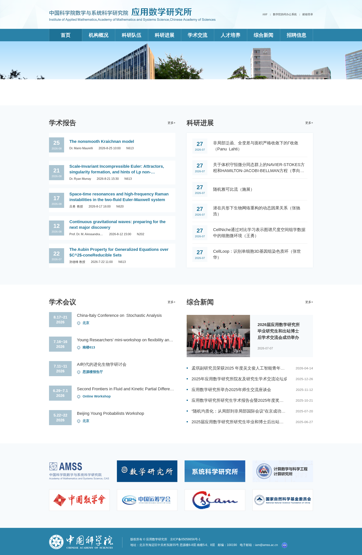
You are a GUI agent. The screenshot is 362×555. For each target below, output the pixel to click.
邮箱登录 (307, 14)
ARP (264, 14)
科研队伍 (131, 35)
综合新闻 (263, 35)
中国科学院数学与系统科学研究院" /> (79, 471)
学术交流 (197, 35)
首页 (66, 35)
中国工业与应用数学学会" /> (215, 500)
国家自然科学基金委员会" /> (282, 500)
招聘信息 (296, 35)
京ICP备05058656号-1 (185, 539)
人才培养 (230, 35)
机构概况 (98, 35)
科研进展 (164, 35)
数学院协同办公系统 (285, 14)
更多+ (171, 122)
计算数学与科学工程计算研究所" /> (282, 471)
